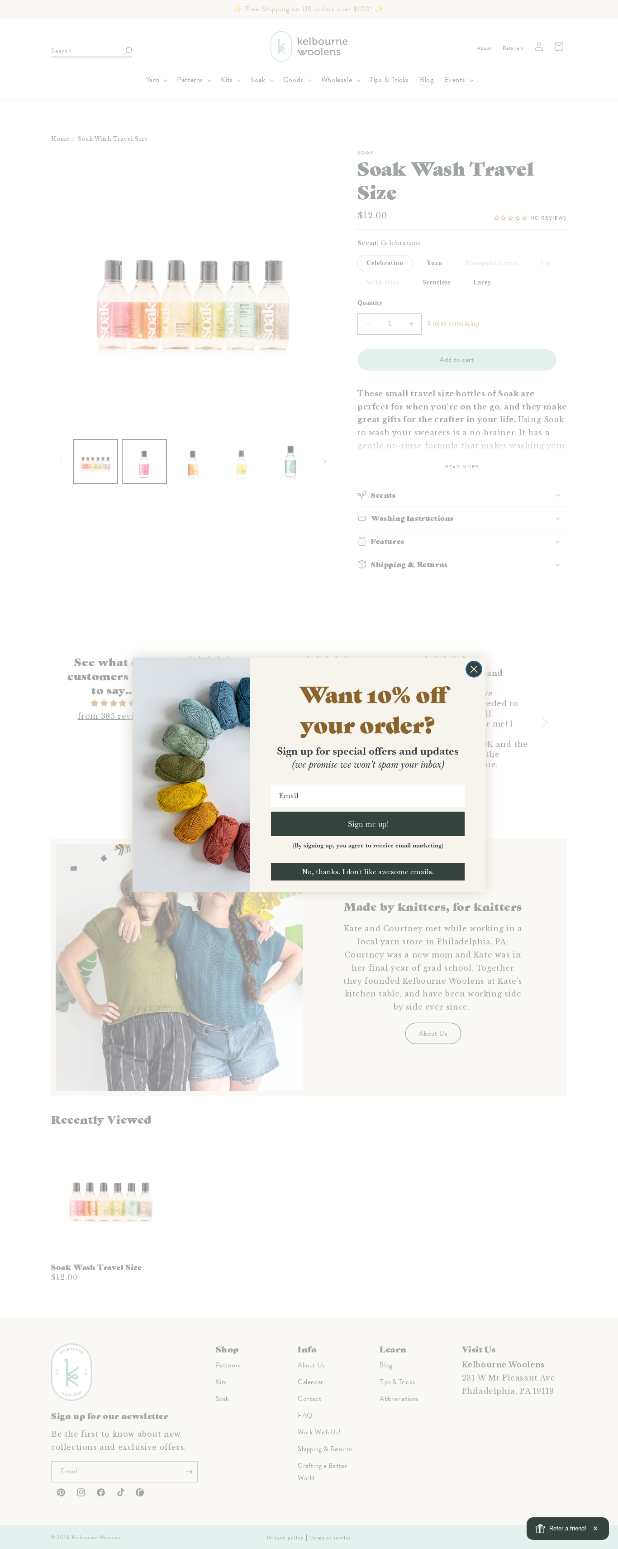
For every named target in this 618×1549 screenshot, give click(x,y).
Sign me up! (368, 823)
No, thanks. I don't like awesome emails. (368, 871)
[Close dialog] (474, 669)
